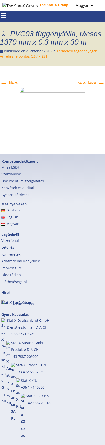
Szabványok (11, 174)
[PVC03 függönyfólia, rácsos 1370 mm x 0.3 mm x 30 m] (52, 115)
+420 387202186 (39, 402)
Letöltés (7, 247)
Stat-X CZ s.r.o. (38, 396)
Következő (91, 82)
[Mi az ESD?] (100, 5)
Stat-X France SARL (31, 365)
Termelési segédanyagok (77, 51)
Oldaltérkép (11, 274)
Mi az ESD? (10, 167)
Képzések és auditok (18, 187)
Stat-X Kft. (29, 380)
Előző (9, 82)
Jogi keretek (10, 254)
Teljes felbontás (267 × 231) (26, 56)
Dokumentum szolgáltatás (22, 181)
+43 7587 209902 (25, 356)
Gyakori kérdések (15, 194)
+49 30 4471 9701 (21, 334)
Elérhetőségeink (14, 281)
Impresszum (11, 268)
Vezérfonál (10, 240)
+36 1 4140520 (32, 387)
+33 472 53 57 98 (29, 372)
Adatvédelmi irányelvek (20, 261)
